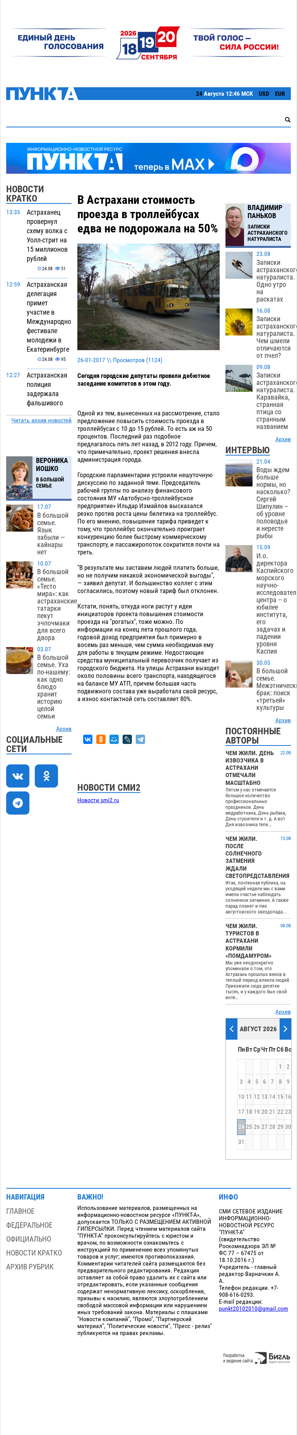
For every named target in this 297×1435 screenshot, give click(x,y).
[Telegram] (140, 739)
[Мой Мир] (114, 739)
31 (241, 1142)
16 (288, 1096)
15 (280, 1096)
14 (272, 1096)
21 (272, 1111)
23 (288, 1111)
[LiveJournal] (127, 739)
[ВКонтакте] (87, 739)
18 (249, 1111)
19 (257, 1111)
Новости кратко (34, 1253)
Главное (20, 1211)
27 (264, 1126)
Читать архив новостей (41, 420)
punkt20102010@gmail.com (253, 1308)
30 (288, 1126)
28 (272, 1126)
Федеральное (29, 1225)
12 (257, 1096)
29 (280, 1126)
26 (257, 1126)
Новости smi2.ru (98, 800)
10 (241, 1096)
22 (280, 1111)
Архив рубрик (30, 1266)
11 (249, 1096)
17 (241, 1111)
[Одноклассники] (101, 739)
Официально (28, 1239)
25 (249, 1126)
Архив (64, 728)
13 (264, 1096)
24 (241, 1126)
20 (264, 1111)
